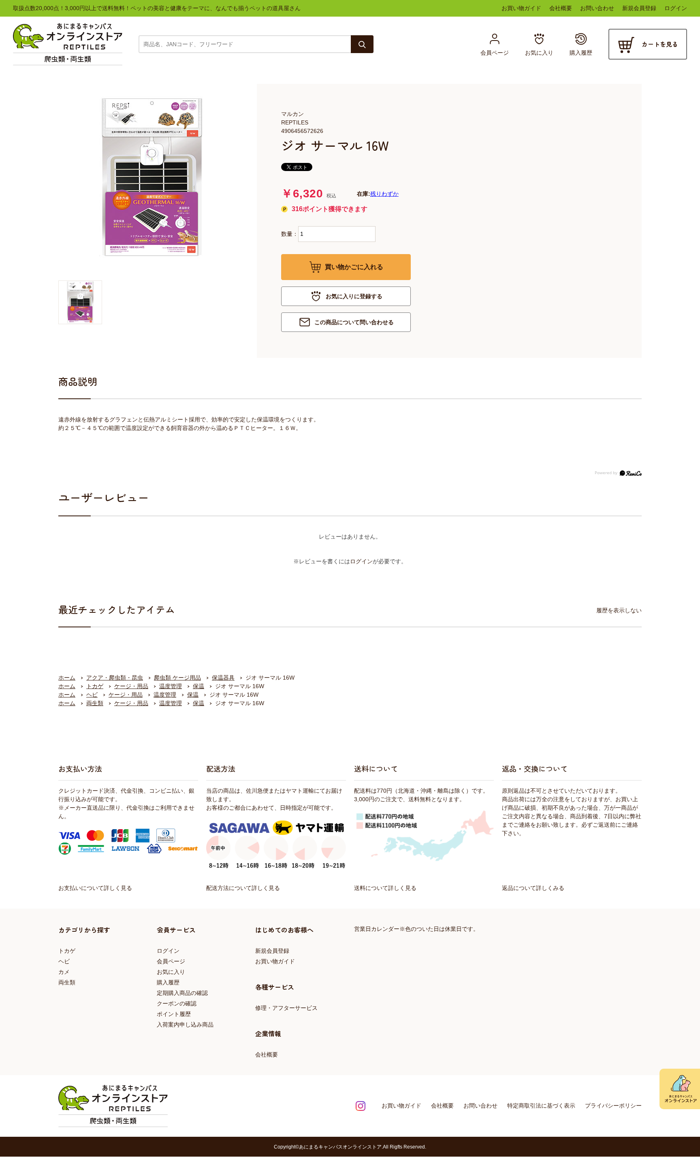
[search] (362, 44)
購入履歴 (168, 982)
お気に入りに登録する (354, 296)
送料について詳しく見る (385, 888)
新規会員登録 (639, 8)
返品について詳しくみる (533, 888)
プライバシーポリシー (613, 1105)
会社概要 (560, 8)
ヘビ (64, 961)
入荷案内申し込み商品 (185, 1024)
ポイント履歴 (174, 1014)
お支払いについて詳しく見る (95, 888)
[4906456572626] (80, 302)
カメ (64, 972)
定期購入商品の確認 (182, 993)
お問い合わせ (597, 8)
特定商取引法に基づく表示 (541, 1105)
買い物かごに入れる (354, 266)
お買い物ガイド (521, 8)
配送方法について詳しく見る (243, 888)
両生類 (66, 982)
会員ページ (171, 961)
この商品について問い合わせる (354, 322)
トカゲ (66, 951)
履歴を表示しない (619, 610)
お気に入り (171, 972)
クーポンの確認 (176, 1003)
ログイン (675, 8)
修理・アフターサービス (286, 1008)
